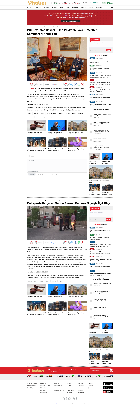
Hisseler (79, 376)
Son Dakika (30, 7)
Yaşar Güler (38, 117)
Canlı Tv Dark (43, 383)
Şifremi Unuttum (92, 388)
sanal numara (43, 392)
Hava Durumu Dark (32, 383)
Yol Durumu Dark (31, 385)
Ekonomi (54, 7)
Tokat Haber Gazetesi (32, 27)
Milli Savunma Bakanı (51, 113)
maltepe (47, 281)
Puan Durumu (70, 376)
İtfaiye (41, 281)
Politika (74, 113)
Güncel (42, 113)
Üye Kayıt (90, 385)
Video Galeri (81, 385)
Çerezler (70, 404)
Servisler (38, 7)
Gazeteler (99, 7)
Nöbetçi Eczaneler (45, 388)
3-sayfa (30, 281)
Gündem (46, 7)
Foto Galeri (75, 7)
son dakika (30, 117)
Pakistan (68, 113)
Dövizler (69, 385)
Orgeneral (61, 113)
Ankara (29, 113)
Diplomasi (36, 113)
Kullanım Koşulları (80, 404)
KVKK (74, 404)
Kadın (67, 7)
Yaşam (60, 281)
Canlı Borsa (56, 383)
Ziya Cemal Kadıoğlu (48, 117)
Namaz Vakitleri (38, 376)
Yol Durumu (97, 376)
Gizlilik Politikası (64, 404)
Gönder (32, 174)
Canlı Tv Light (30, 388)
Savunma (80, 113)
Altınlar (69, 383)
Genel (39, 27)
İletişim (58, 404)
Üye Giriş (90, 383)
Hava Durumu (59, 376)
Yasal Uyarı (87, 404)
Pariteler (88, 376)
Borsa (29, 376)
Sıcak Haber (81, 392)
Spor (61, 7)
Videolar (83, 7)
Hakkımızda (53, 404)
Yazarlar (91, 7)
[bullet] (49, 174)
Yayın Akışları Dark (45, 385)
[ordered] (47, 174)
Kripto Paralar (108, 376)
